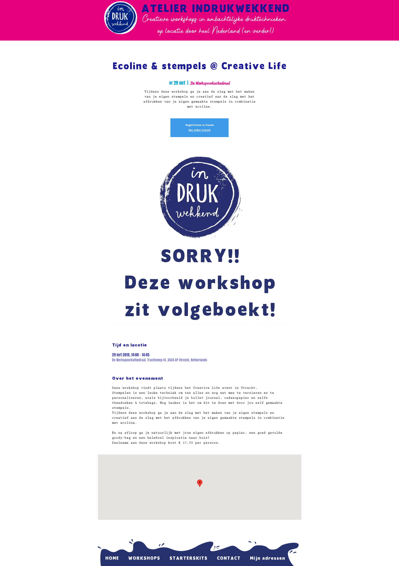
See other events (199, 130)
